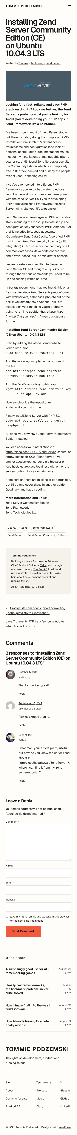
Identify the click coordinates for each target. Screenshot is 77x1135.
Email (10, 882)
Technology (37, 63)
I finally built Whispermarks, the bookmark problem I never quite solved (27, 989)
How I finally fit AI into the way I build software (28, 1007)
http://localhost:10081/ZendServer (29, 457)
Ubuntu (12, 527)
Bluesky (25, 586)
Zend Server (53, 63)
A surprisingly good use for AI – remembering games (27, 971)
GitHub (40, 586)
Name (10, 865)
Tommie (23, 63)
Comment (12, 821)
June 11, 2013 (26, 735)
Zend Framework (17, 508)
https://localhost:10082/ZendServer (31, 452)
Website (10, 899)
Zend (24, 527)
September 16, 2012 (30, 703)
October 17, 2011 (28, 672)
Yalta (43, 565)
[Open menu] (69, 6)
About (14, 586)
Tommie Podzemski (24, 6)
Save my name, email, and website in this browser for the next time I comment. (39, 918)
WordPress (65, 1127)
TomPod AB (40, 569)
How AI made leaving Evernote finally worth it (27, 1023)
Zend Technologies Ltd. (21, 512)
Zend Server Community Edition (27, 503)
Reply (22, 693)
